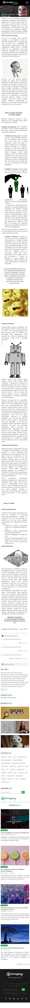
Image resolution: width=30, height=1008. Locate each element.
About (5, 983)
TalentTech (3, 778)
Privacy (12, 986)
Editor (2, 949)
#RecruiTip (3, 756)
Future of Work (12, 766)
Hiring (26, 766)
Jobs (7, 769)
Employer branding (5, 763)
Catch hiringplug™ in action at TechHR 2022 (15, 832)
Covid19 (14, 756)
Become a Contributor (22, 983)
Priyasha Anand (4, 834)
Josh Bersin (12, 769)
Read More (4, 689)
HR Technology (13, 629)
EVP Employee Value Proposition (18, 763)
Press (26, 772)
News (15, 772)
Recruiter (3, 775)
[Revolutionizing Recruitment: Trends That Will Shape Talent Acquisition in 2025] (15, 713)
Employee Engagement (6, 760)
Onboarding (20, 772)
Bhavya (14, 697)
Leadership (3, 772)
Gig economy (21, 766)
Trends (16, 778)
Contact (11, 983)
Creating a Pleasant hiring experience (12, 948)
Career (9, 756)
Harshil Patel (3, 911)
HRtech (2, 769)
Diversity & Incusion (22, 756)
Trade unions (10, 778)
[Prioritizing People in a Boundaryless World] (15, 727)
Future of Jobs (4, 766)
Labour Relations (20, 769)
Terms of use (18, 986)
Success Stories (19, 775)
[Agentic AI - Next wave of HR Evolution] (15, 741)
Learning (10, 772)
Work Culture (22, 778)
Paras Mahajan (4, 873)
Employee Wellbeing (17, 760)
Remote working (10, 775)
